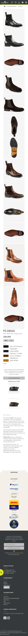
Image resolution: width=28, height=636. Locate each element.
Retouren (6, 583)
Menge (4, 363)
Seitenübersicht (7, 585)
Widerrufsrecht (7, 603)
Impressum (6, 596)
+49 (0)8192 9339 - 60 (9, 570)
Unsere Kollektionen (11, 6)
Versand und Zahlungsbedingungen (11, 598)
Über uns (6, 604)
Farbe (4, 344)
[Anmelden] (19, 2)
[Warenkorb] (22, 2)
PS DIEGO (20, 6)
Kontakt (5, 582)
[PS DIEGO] (14, 19)
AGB (4, 601)
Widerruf (7, 587)
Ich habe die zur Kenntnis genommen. (14, 553)
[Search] (12, 2)
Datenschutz (6, 599)
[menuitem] (14, 597)
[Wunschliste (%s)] (15, 2)
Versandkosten (3, 632)
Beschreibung (7, 415)
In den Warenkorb (14, 378)
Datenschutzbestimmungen (17, 553)
